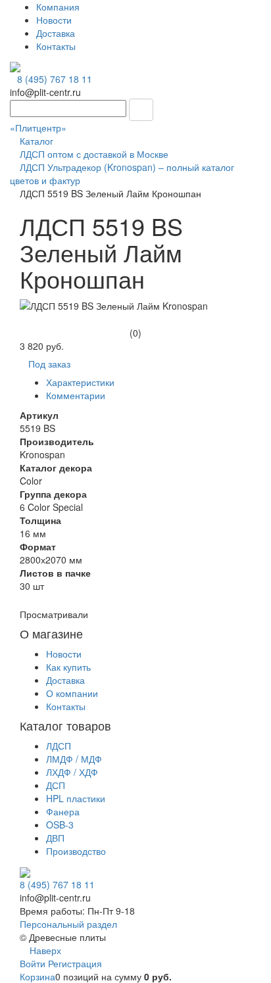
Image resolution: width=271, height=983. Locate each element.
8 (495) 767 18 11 (54, 78)
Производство (76, 850)
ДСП (55, 785)
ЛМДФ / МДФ (74, 758)
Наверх (44, 950)
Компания (58, 6)
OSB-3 (60, 824)
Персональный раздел (68, 923)
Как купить (68, 666)
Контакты (56, 46)
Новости (54, 19)
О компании (72, 693)
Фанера (63, 811)
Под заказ (49, 363)
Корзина (37, 976)
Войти (34, 963)
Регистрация (75, 963)
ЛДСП (58, 745)
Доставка (55, 32)
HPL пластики (75, 798)
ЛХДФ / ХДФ (72, 772)
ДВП (55, 837)
